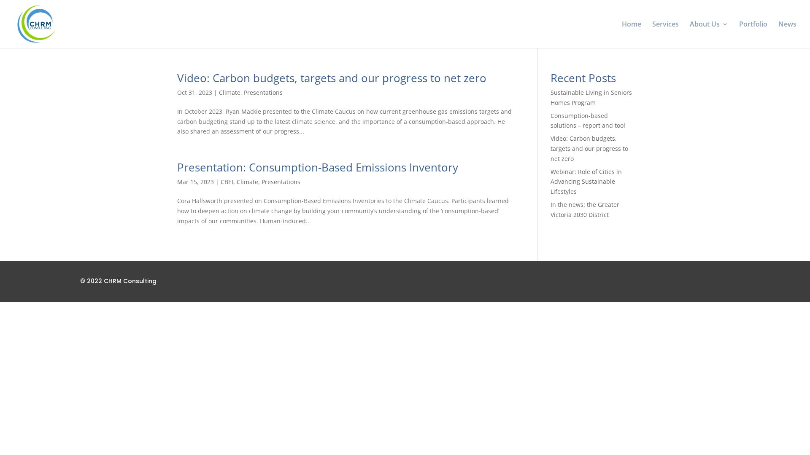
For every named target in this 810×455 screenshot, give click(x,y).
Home (631, 25)
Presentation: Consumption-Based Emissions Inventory (317, 167)
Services (665, 25)
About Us (705, 25)
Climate (229, 92)
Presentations (263, 92)
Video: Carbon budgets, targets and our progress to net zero (331, 78)
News (787, 25)
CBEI (227, 182)
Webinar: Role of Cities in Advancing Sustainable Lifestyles (586, 182)
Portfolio (753, 25)
